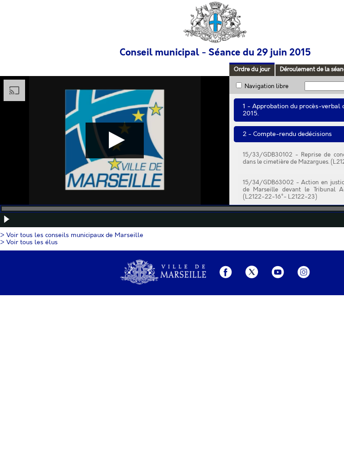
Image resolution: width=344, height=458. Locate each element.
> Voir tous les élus (29, 242)
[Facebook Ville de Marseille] (226, 273)
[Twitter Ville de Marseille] (252, 273)
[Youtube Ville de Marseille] (278, 273)
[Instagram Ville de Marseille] (304, 273)
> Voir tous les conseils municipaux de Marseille (71, 235)
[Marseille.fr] (163, 272)
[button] (6, 219)
